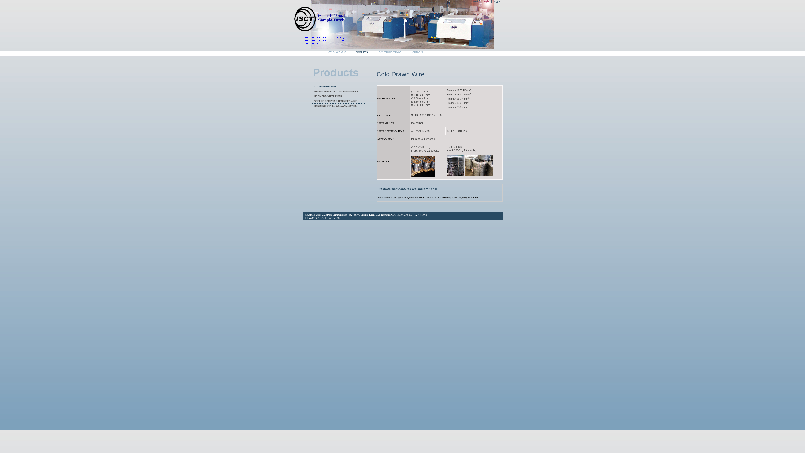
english (486, 1)
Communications (388, 52)
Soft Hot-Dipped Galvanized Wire (335, 101)
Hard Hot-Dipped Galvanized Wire (335, 106)
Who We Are (337, 52)
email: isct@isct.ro (336, 218)
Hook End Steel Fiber (328, 96)
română (476, 1)
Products (361, 52)
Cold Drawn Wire (325, 86)
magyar (497, 1)
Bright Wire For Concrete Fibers (336, 91)
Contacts (416, 52)
